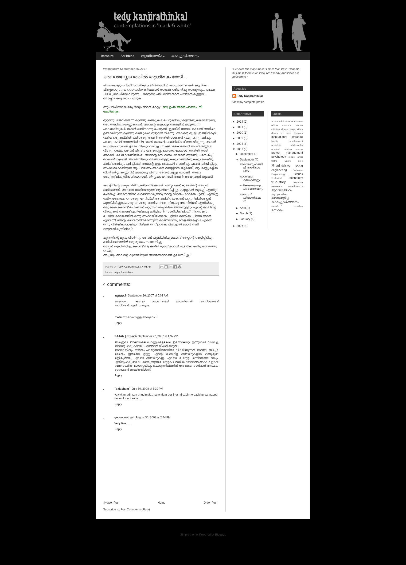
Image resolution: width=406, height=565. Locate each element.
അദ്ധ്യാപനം (295, 186)
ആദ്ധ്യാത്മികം (152, 56)
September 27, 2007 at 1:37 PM (158, 336)
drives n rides (281, 133)
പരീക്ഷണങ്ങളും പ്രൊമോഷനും (251, 187)
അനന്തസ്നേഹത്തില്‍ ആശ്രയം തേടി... (251, 168)
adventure (297, 121)
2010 (240, 132)
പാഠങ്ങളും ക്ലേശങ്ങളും (249, 178)
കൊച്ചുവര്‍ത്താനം (185, 56)
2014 (240, 121)
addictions (284, 121)
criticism (275, 129)
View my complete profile (248, 102)
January (245, 219)
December (247, 154)
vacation (298, 182)
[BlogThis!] (166, 266)
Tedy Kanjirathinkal (250, 96)
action (274, 121)
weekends (276, 186)
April (243, 208)
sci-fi (300, 161)
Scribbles (127, 56)
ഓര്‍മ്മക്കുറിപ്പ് (280, 198)
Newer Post (111, 502)
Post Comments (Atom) (135, 509)
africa (274, 125)
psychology (278, 156)
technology (296, 178)
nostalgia (276, 145)
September (247, 159)
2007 (240, 149)
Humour (298, 133)
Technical (276, 178)
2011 (240, 127)
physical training (281, 149)
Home (161, 502)
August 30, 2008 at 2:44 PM (153, 417)
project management (287, 152)
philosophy (297, 145)
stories (298, 174)
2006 (240, 226)
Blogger (220, 534)
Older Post (210, 502)
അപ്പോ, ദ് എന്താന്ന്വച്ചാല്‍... (250, 198)
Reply (118, 323)
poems (299, 149)
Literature (106, 56)
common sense (292, 125)
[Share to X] (170, 266)
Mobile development (287, 141)
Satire (288, 161)
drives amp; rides (292, 129)
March (244, 213)
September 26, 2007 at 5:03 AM (148, 295)
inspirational (279, 137)
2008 (240, 143)
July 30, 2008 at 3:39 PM (147, 388)
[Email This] (161, 266)
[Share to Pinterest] (179, 266)
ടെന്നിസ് (276, 206)
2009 (240, 138)
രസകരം (277, 210)
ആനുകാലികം (279, 194)
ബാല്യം (298, 206)
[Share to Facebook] (175, 266)
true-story (278, 182)
